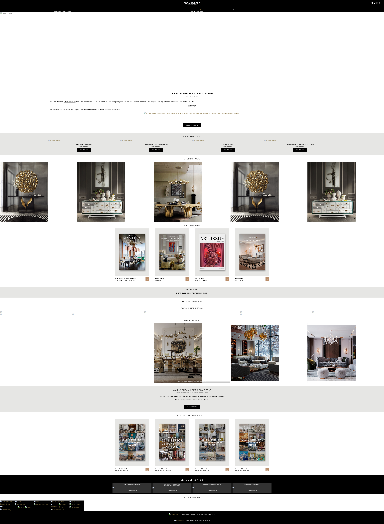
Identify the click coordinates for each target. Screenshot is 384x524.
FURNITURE (157, 10)
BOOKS (217, 10)
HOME (149, 10)
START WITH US (192, 406)
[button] (381, 190)
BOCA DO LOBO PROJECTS (179, 10)
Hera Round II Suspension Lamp (156, 144)
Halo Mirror (228, 144)
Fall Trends (102, 102)
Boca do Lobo (85, 102)
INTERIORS (166, 10)
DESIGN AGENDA (226, 10)
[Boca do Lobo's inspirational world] (192, 4)
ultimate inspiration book (142, 102)
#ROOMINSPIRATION (201, 293)
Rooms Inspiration (206, 10)
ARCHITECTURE (192, 10)
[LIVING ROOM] (145, 312)
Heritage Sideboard (84, 144)
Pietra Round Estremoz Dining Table (300, 144)
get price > (84, 149)
